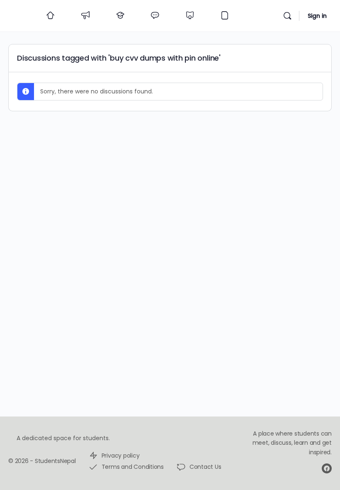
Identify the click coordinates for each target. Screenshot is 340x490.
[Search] (287, 16)
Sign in (317, 16)
